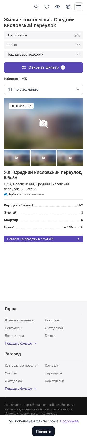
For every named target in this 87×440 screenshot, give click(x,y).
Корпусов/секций (19, 205)
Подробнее (69, 421)
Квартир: (12, 220)
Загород (13, 354)
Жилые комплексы (19, 320)
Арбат (13, 194)
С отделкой (54, 328)
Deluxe (50, 335)
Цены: (9, 227)
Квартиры (52, 320)
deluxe (43, 45)
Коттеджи (52, 365)
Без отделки (14, 335)
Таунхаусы (53, 373)
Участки (11, 373)
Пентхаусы (13, 328)
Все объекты (43, 35)
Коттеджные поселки (21, 365)
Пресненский (23, 184)
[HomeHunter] (12, 6)
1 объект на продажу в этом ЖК (30, 239)
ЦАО (7, 184)
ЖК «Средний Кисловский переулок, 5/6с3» (43, 175)
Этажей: (11, 212)
